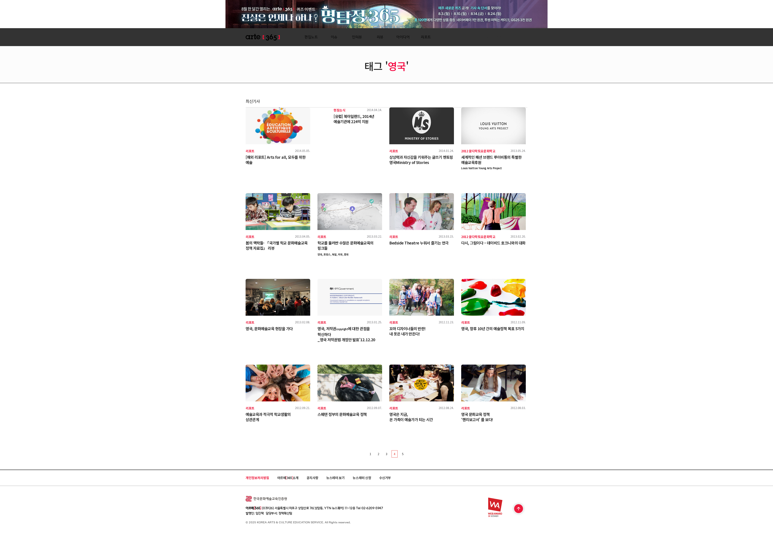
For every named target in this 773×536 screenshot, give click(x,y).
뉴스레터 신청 (362, 477)
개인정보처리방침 (257, 477)
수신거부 (385, 477)
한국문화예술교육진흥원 (266, 499)
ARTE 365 (263, 37)
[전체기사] (487, 37)
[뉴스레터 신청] (499, 37)
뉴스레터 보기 (335, 477)
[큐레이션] (476, 37)
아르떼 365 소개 (288, 477)
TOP (518, 509)
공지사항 (312, 477)
